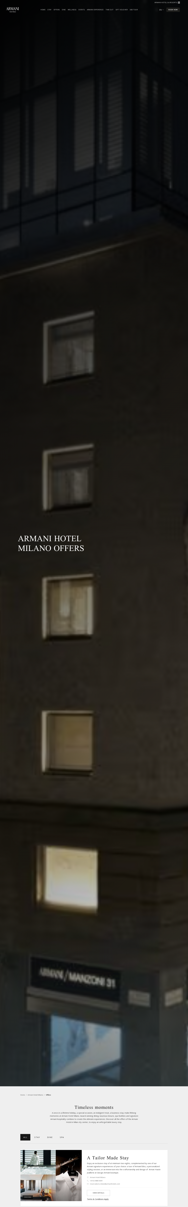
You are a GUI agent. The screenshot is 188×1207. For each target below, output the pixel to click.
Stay (49, 10)
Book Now (173, 10)
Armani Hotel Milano (35, 1095)
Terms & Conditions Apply (98, 1199)
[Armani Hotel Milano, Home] (12, 9)
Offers (57, 10)
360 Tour (134, 10)
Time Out (110, 10)
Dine (64, 10)
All (25, 1137)
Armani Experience (95, 10)
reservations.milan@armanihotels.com (105, 1184)
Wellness (72, 10)
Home (43, 10)
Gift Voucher (122, 10)
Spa (62, 1137)
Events (82, 10)
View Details (98, 1193)
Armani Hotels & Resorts (165, 2)
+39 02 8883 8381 (96, 1181)
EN (160, 10)
